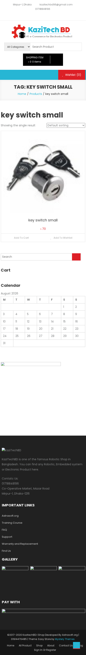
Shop (39, 645)
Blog (80, 645)
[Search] (76, 257)
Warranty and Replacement (20, 544)
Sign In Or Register (45, 650)
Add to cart (21, 237)
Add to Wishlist (62, 237)
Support (7, 537)
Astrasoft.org (10, 516)
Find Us (6, 551)
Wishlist (72, 75)
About (50, 645)
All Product (25, 645)
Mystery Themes (65, 639)
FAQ (4, 530)
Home (10, 645)
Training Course (12, 523)
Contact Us (66, 645)
